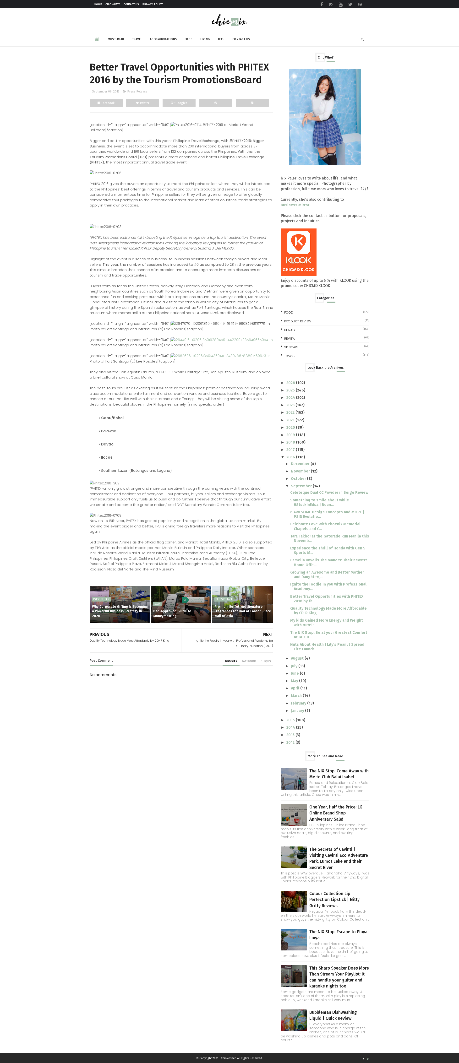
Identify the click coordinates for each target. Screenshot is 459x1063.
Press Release (137, 91)
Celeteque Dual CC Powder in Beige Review (329, 492)
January (298, 710)
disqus (266, 661)
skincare (291, 347)
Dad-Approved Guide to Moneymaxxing (172, 613)
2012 (290, 742)
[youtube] (340, 4)
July (294, 666)
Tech (221, 39)
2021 (290, 420)
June (295, 673)
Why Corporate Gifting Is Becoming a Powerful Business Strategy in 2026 (120, 611)
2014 (291, 727)
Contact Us (131, 4)
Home (98, 4)
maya (157, 604)
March (297, 695)
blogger (231, 661)
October (299, 478)
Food (189, 39)
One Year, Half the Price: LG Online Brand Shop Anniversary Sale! (335, 813)
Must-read (116, 39)
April (295, 688)
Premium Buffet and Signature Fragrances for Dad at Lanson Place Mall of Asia (242, 611)
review (289, 338)
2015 (291, 720)
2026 (291, 382)
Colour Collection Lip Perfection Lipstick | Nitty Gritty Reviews (334, 899)
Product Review (297, 321)
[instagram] (331, 4)
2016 (291, 457)
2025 (291, 390)
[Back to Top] (368, 1059)
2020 (291, 427)
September (302, 486)
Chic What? (112, 4)
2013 (290, 734)
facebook (249, 661)
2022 (290, 412)
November (301, 471)
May (295, 680)
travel (289, 355)
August (298, 658)
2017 (291, 449)
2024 (291, 397)
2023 (290, 405)
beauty (289, 330)
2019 (291, 435)
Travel (137, 39)
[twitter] (350, 4)
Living (205, 39)
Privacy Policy (152, 4)
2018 (291, 442)
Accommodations (163, 39)
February (299, 703)
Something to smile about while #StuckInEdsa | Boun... (319, 502)
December (301, 463)
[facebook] (321, 4)
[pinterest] (360, 4)
